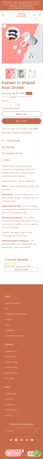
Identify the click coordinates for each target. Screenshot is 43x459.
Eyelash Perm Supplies (14, 336)
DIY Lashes (9, 378)
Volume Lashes (11, 367)
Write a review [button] (21, 269)
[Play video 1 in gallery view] (21, 73)
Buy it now (21, 121)
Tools (7, 325)
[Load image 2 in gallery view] (32, 73)
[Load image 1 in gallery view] (10, 73)
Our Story (9, 399)
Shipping (13, 96)
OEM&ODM (9, 330)
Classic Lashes (11, 362)
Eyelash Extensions (13, 303)
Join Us (8, 415)
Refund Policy (10, 410)
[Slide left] (2, 74)
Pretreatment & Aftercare (15, 314)
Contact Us (9, 404)
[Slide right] (40, 74)
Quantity (5, 101)
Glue (6, 308)
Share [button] (7, 160)
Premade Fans (11, 356)
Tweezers (9, 319)
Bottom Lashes (11, 373)
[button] (3, 15)
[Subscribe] (35, 431)
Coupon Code (10, 394)
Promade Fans (11, 351)
